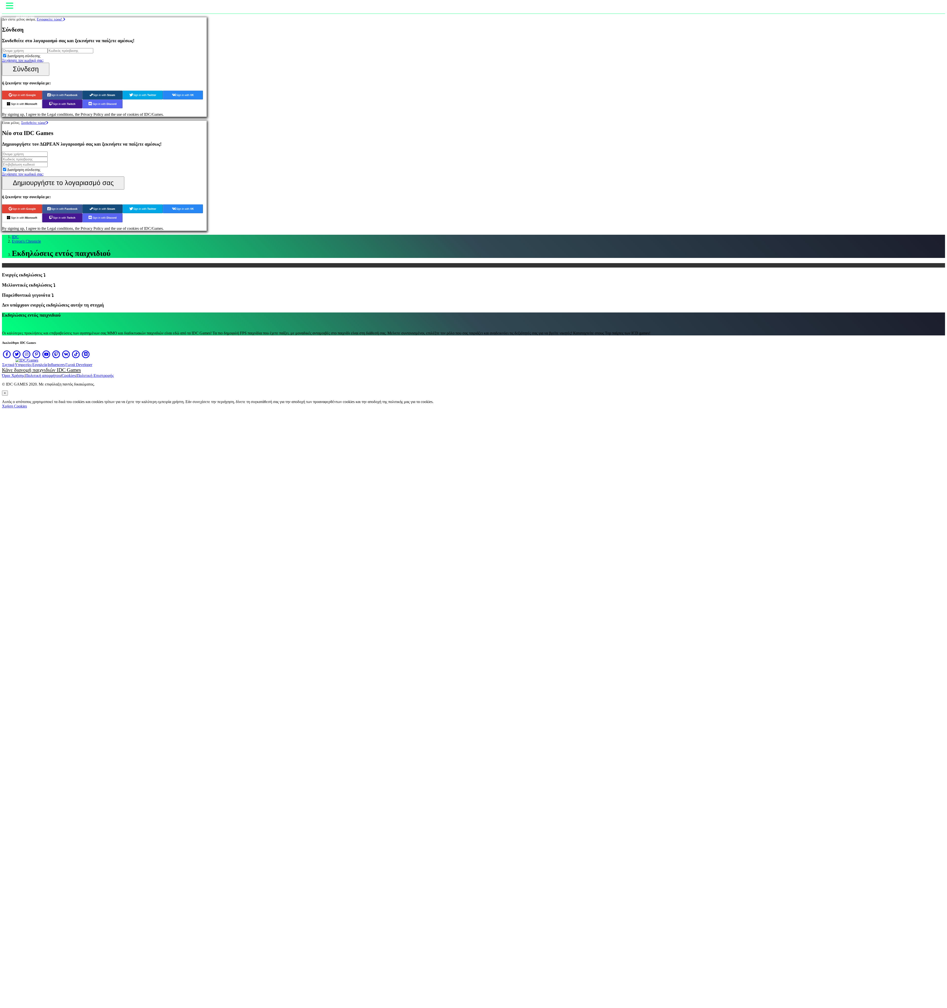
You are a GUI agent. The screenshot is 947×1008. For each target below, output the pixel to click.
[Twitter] (17, 354)
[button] (468, 1001)
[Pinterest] (36, 354)
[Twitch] (56, 354)
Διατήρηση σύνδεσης (23, 56)
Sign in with (24, 95)
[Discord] (86, 354)
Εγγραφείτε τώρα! (50, 19)
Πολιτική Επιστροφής (95, 375)
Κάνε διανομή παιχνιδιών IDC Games (41, 370)
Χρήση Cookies (14, 406)
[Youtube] (46, 354)
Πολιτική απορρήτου (43, 375)
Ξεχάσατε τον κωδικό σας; (23, 60)
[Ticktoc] (76, 354)
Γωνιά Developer (78, 365)
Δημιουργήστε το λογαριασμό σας (63, 183)
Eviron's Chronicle (26, 241)
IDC (15, 237)
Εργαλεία (39, 365)
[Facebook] (7, 354)
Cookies (69, 375)
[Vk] (66, 354)
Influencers (56, 365)
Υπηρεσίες (23, 365)
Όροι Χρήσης (13, 375)
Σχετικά (8, 365)
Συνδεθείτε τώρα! (33, 123)
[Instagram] (27, 354)
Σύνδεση (26, 69)
